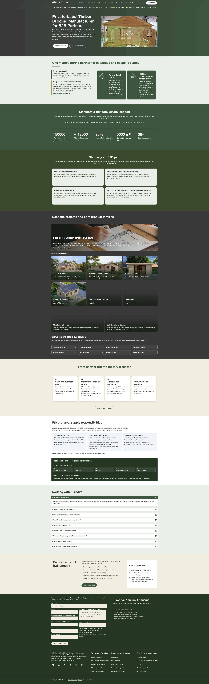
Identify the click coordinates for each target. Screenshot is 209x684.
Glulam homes (116, 660)
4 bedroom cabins (139, 347)
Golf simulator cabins (118, 671)
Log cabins (114, 657)
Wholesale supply (97, 668)
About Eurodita (82, 2)
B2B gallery (140, 664)
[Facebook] (65, 666)
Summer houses (58, 352)
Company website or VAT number (62, 621)
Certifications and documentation (147, 660)
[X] (82, 666)
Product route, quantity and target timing (90, 609)
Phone (55, 634)
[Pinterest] (77, 666)
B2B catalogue (141, 671)
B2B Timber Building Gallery (117, 2)
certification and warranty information (69, 453)
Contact (80, 679)
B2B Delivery (100, 2)
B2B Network (91, 2)
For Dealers (133, 2)
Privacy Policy (72, 679)
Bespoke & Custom (58, 7)
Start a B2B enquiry (97, 671)
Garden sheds (84, 352)
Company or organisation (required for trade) (63, 615)
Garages (131, 7)
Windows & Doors (151, 7)
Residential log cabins (118, 668)
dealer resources (99, 453)
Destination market (84, 622)
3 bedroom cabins (112, 347)
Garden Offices (108, 7)
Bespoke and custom (98, 664)
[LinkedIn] (54, 666)
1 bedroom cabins (59, 347)
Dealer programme (97, 657)
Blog (127, 2)
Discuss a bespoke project (62, 93)
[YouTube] (59, 666)
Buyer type (54, 603)
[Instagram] (71, 666)
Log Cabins (99, 7)
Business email (55, 628)
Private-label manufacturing (100, 660)
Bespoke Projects (140, 7)
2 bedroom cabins (86, 347)
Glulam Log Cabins (82, 7)
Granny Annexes (120, 7)
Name (53, 609)
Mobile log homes (117, 664)
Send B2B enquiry (60, 643)
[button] (151, 2)
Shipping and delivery (143, 668)
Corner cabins (111, 352)
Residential (92, 7)
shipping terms (86, 453)
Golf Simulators (72, 7)
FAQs (106, 2)
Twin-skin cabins (138, 352)
